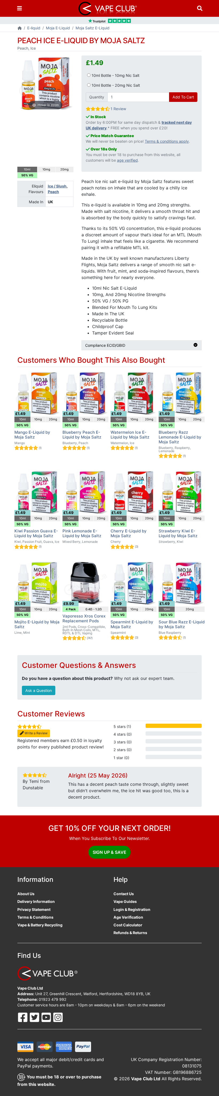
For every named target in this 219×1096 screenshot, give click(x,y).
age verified (127, 160)
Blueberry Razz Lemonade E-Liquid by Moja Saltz (180, 437)
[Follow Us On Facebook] (23, 1017)
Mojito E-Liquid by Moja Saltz (37, 624)
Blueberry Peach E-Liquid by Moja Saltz (81, 435)
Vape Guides (125, 901)
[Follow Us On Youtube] (47, 1017)
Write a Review (36, 733)
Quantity (96, 97)
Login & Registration (132, 909)
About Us (25, 893)
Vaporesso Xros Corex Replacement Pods (83, 618)
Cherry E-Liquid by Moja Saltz (129, 533)
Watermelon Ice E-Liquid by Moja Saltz (130, 435)
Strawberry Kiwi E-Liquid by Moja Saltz (178, 533)
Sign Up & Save (109, 852)
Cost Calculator (128, 925)
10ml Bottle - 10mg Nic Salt (115, 75)
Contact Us (124, 893)
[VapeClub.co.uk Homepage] (20, 28)
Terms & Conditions (35, 917)
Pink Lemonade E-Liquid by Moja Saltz (81, 533)
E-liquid (33, 28)
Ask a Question (38, 690)
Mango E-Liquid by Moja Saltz (32, 435)
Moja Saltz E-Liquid (93, 28)
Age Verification (128, 917)
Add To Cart (183, 97)
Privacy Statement (33, 909)
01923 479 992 (53, 999)
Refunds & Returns (130, 932)
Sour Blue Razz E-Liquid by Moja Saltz (182, 624)
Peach (53, 191)
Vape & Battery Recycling (39, 925)
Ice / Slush (57, 186)
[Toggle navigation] (19, 8)
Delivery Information (36, 901)
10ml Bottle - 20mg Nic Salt (115, 85)
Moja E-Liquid (58, 28)
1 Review (118, 108)
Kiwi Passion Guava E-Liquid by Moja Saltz (36, 533)
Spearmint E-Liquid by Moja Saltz (132, 624)
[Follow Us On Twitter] (35, 1017)
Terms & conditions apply (167, 141)
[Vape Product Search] (200, 8)
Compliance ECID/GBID (105, 345)
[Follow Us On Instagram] (58, 1017)
